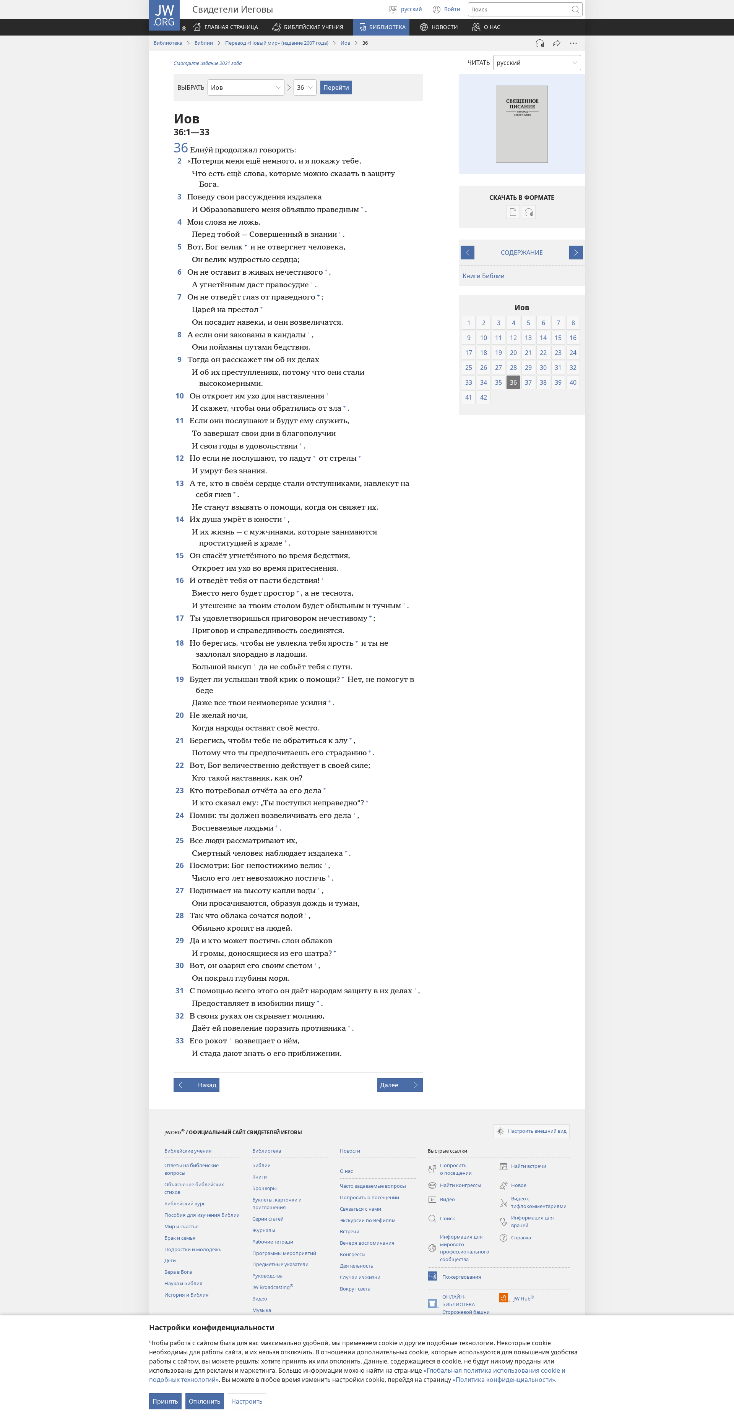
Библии (204, 42)
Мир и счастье (181, 1226)
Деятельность (356, 1265)
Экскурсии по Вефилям (368, 1220)
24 (180, 815)
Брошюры (264, 1188)
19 (180, 679)
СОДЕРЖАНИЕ (522, 252)
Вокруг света (355, 1288)
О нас (346, 1171)
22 (180, 765)
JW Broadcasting (272, 1287)
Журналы (263, 1230)
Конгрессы (352, 1254)
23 (180, 790)
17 (180, 618)
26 (180, 865)
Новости (350, 1150)
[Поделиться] (556, 43)
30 (180, 965)
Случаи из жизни (360, 1277)
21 (180, 740)
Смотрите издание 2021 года (208, 63)
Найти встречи (522, 1167)
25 (180, 840)
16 (180, 580)
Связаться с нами (360, 1208)
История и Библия (186, 1294)
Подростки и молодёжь (192, 1249)
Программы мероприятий (284, 1253)
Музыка (261, 1310)
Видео (259, 1298)
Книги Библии (484, 276)
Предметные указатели (280, 1264)
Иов (345, 42)
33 (180, 1040)
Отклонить (205, 1401)
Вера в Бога (178, 1271)
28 (180, 915)
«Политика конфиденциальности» (504, 1379)
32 (180, 1015)
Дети (170, 1260)
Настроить (247, 1401)
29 (180, 940)
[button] (307, 27)
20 (180, 715)
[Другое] (573, 43)
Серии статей (268, 1218)
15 (180, 555)
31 (180, 990)
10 (180, 395)
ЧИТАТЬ (479, 62)
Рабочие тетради (272, 1241)
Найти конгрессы (454, 1186)
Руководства (267, 1275)
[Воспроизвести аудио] (540, 43)
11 (180, 420)
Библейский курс (184, 1203)
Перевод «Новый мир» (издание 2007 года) (276, 42)
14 (180, 519)
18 (180, 642)
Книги (259, 1176)
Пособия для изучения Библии (202, 1214)
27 (180, 890)
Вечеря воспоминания (367, 1242)
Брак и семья (180, 1237)
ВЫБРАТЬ (191, 87)
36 (181, 147)
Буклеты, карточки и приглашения (277, 1203)
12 (180, 458)
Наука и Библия (183, 1283)
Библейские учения (188, 1150)
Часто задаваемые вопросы (373, 1185)
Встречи (349, 1231)
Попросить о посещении (369, 1197)
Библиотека (168, 42)
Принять (165, 1401)
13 (180, 483)
